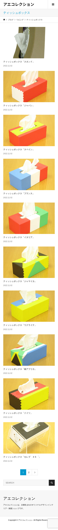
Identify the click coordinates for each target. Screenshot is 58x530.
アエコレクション (18, 4)
